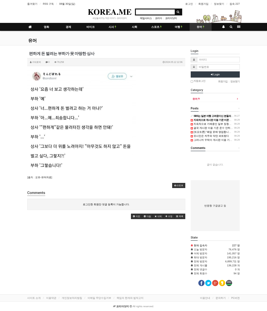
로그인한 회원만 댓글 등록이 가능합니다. (106, 204)
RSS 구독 (48, 3)
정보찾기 (219, 3)
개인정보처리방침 (72, 297)
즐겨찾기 (32, 3)
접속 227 (235, 3)
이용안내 (205, 297)
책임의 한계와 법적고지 (130, 297)
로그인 (189, 3)
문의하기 (221, 297)
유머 (200, 27)
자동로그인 (199, 81)
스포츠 (155, 27)
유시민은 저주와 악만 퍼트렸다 (211, 135)
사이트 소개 (34, 297)
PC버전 (235, 297)
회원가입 (203, 3)
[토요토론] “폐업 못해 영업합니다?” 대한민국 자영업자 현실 (227, 131)
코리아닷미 (171, 18)
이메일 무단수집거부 (99, 297)
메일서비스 (146, 18)
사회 (134, 27)
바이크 (90, 27)
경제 (68, 27)
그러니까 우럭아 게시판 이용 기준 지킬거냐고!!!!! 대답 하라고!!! (229, 139)
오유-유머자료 (43, 177)
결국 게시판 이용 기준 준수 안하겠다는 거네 (218, 127)
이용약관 (51, 297)
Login (216, 74)
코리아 (158, 18)
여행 (178, 27)
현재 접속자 (200, 245)
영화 (46, 27)
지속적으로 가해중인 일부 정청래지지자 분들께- (220, 123)
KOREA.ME (110, 11)
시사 (112, 27)
